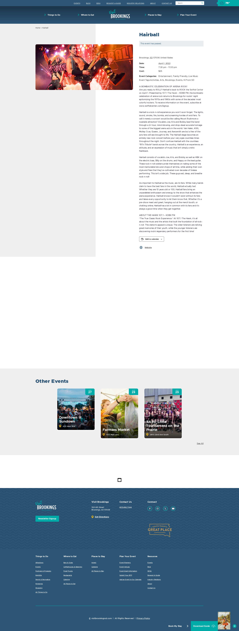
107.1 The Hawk (169, 93)
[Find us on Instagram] (157, 510)
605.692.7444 (126, 507)
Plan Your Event (188, 15)
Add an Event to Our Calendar (131, 579)
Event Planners (125, 562)
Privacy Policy (143, 618)
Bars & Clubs (68, 562)
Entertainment (165, 76)
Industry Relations (135, 3)
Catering (66, 579)
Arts (162, 80)
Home (37, 28)
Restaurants (67, 575)
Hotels (93, 562)
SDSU (98, 3)
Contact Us (167, 3)
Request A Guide (113, 3)
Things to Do (53, 15)
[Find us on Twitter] (165, 510)
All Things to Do (41, 592)
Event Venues (125, 567)
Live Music (193, 76)
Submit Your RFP (126, 575)
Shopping (38, 588)
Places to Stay (154, 15)
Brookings (170, 80)
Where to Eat (87, 15)
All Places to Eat (69, 584)
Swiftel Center (196, 90)
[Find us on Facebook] (150, 510)
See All (200, 444)
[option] (84, 67)
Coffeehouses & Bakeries (72, 567)
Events (77, 3)
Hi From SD (188, 80)
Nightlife (38, 575)
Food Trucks (68, 571)
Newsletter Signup (47, 519)
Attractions (39, 562)
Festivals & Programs (43, 571)
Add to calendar (152, 239)
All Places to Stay (97, 571)
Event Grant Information (128, 571)
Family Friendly (180, 76)
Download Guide (201, 626)
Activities (154, 80)
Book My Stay (175, 626)
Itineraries (39, 584)
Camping (94, 567)
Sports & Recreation (42, 579)
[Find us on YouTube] (173, 510)
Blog (88, 3)
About (153, 3)
